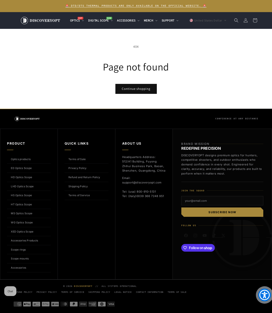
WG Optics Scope (22, 222)
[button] (77, 20)
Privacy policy (47, 292)
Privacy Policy (77, 168)
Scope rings (18, 249)
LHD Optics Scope (22, 186)
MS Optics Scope (21, 213)
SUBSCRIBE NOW (222, 212)
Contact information (149, 292)
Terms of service (72, 292)
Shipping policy (99, 292)
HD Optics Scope (21, 177)
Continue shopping (136, 89)
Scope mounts (20, 258)
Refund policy (23, 292)
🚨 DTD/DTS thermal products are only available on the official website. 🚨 (136, 5)
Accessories (18, 267)
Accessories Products (24, 240)
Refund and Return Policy (84, 177)
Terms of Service (79, 195)
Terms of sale (177, 292)
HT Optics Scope (21, 204)
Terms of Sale (77, 159)
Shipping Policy (78, 186)
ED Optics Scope (21, 168)
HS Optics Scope (21, 195)
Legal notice (123, 292)
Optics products (21, 159)
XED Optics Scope (22, 231)
